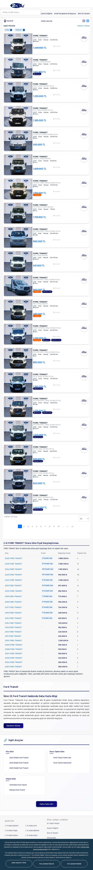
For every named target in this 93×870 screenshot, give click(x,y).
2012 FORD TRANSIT (13, 632)
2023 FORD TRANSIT (13, 574)
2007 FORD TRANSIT (13, 653)
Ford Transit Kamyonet (62, 763)
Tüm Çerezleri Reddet (74, 864)
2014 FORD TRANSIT (13, 623)
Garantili (9, 21)
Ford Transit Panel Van (62, 758)
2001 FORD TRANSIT (13, 666)
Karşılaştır (57, 46)
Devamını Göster (13, 726)
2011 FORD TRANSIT (13, 636)
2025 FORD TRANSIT (13, 564)
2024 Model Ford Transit (18, 758)
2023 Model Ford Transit (18, 763)
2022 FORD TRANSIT (13, 580)
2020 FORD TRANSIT (13, 591)
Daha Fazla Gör (46, 804)
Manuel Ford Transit (17, 790)
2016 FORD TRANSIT (13, 613)
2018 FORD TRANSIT (13, 602)
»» (72, 526)
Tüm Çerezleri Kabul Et (46, 864)
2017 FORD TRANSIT (13, 607)
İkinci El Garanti (84, 13)
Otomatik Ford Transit (18, 785)
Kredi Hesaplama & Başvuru (65, 13)
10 (59, 526)
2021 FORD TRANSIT (13, 585)
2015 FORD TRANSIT (13, 618)
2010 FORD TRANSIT (13, 640)
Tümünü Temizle (83, 26)
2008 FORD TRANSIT (13, 649)
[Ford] (20, 5)
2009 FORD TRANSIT (13, 645)
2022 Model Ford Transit (18, 768)
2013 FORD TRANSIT (13, 627)
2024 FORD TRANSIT (13, 569)
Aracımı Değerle (46, 13)
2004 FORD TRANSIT (13, 662)
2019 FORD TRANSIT (13, 596)
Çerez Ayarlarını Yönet (19, 862)
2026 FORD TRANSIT (13, 558)
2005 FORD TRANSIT (13, 658)
